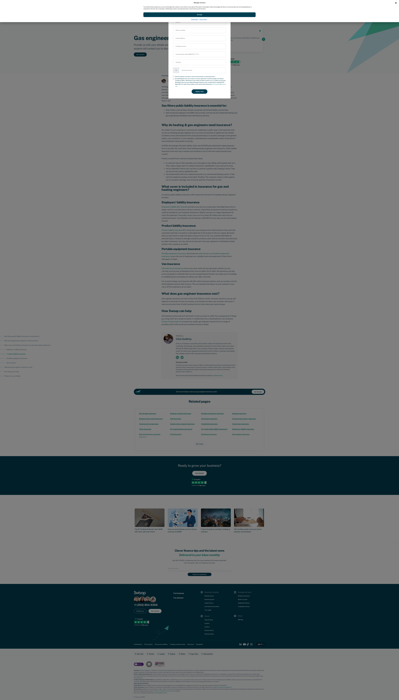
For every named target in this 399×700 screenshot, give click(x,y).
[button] (396, 3)
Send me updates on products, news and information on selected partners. (195, 76)
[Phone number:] (199, 30)
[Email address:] (199, 38)
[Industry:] (199, 62)
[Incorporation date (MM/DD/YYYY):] (199, 54)
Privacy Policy (203, 19)
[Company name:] (199, 46)
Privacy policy (216, 84)
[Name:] (199, 22)
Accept (199, 14)
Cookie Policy (194, 19)
